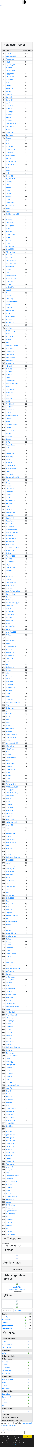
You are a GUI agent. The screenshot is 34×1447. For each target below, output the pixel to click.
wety (7, 1173)
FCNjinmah (10, 202)
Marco (8, 497)
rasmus (8, 1202)
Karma (8, 959)
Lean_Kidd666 (11, 632)
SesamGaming (11, 585)
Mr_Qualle (9, 1179)
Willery (8, 705)
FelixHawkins (10, 252)
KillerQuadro (10, 769)
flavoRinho (9, 1126)
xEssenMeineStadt (12, 1085)
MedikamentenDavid (13, 1176)
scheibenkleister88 (12, 1006)
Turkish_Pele (10, 234)
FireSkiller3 (10, 404)
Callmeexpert (10, 1053)
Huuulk (8, 386)
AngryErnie (10, 310)
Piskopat (9, 910)
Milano (8, 831)
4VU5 (8, 129)
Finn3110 (9, 182)
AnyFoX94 (9, 503)
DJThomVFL (10, 813)
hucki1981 (9, 810)
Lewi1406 (9, 407)
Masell (8, 696)
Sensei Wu (9, 147)
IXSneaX (9, 366)
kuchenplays (10, 977)
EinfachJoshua (11, 261)
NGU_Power (10, 749)
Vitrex (8, 421)
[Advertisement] (17, 24)
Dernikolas (9, 524)
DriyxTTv (9, 1222)
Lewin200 (9, 153)
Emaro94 (9, 436)
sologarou (9, 515)
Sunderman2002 (12, 302)
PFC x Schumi (11, 161)
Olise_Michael (10, 886)
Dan (7, 901)
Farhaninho (10, 611)
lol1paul (8, 854)
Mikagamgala (10, 1021)
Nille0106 (9, 62)
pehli (7, 167)
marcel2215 (10, 433)
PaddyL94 (9, 474)
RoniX (8, 1094)
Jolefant (9, 115)
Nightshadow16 (11, 1211)
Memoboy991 (10, 65)
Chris (7, 1079)
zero (7, 325)
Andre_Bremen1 (11, 822)
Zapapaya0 (10, 880)
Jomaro (8, 284)
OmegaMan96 (11, 582)
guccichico (10, 1155)
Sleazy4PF (9, 606)
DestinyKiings (10, 594)
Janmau (8, 772)
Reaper (8, 775)
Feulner (8, 141)
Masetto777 (10, 1035)
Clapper (8, 942)
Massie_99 (9, 79)
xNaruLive (9, 1018)
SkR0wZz (9, 1193)
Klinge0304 (10, 249)
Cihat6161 (9, 658)
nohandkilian (10, 989)
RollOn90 (9, 255)
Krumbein (9, 97)
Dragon (8, 670)
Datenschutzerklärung (17, 1444)
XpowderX (9, 337)
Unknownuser (10, 866)
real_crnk (9, 649)
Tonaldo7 (9, 269)
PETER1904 (10, 430)
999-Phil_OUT (11, 834)
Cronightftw (10, 351)
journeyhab (10, 895)
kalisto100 (9, 825)
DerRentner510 (11, 953)
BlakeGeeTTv (10, 500)
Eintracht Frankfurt (18, 1289)
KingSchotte (10, 1117)
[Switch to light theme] (24, 2)
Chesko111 (9, 766)
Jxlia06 (8, 609)
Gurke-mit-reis (11, 842)
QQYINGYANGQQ (12, 150)
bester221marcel (12, 416)
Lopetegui (9, 112)
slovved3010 (10, 839)
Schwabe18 (10, 1143)
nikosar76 (9, 875)
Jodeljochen (10, 1152)
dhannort (9, 439)
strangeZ (9, 1170)
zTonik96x (9, 682)
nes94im (9, 1149)
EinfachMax (10, 489)
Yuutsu (8, 752)
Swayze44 (9, 997)
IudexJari (9, 398)
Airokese (9, 848)
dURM (8, 144)
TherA (8, 191)
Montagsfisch (10, 626)
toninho (8, 930)
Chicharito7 (10, 389)
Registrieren (11, 1430)
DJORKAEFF (10, 360)
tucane (8, 638)
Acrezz (8, 755)
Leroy (8, 1070)
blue (7, 986)
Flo (7, 927)
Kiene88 (9, 974)
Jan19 (8, 801)
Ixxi (7, 451)
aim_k (8, 565)
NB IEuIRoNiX (10, 316)
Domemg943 (10, 164)
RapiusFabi (10, 576)
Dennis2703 (10, 518)
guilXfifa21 (9, 690)
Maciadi (8, 486)
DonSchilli (9, 307)
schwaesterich (11, 512)
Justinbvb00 (10, 1234)
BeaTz (8, 442)
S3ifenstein (10, 971)
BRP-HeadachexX (12, 915)
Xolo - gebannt (11, 904)
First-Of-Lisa (10, 568)
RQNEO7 (9, 462)
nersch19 (9, 413)
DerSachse (9, 939)
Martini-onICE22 (12, 1056)
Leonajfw (9, 1076)
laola (7, 720)
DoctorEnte (10, 454)
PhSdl (8, 395)
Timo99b (9, 559)
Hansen (8, 85)
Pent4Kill (9, 68)
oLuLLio (8, 401)
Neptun (8, 1009)
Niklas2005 (10, 1146)
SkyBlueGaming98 (12, 214)
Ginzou (8, 918)
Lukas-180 (9, 281)
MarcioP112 (10, 322)
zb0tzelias (9, 217)
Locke (8, 693)
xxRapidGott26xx (12, 1196)
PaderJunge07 (11, 538)
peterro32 (9, 340)
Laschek (9, 661)
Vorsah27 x (10, 652)
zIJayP (8, 673)
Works (8, 723)
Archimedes (10, 728)
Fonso (8, 229)
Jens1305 (9, 372)
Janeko (8, 237)
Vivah (8, 877)
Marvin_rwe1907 (11, 758)
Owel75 (8, 965)
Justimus (9, 375)
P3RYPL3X (9, 799)
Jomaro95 (9, 1100)
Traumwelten (10, 71)
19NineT (8, 679)
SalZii (8, 951)
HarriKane (9, 948)
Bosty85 (9, 714)
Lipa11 (8, 1059)
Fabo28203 (10, 562)
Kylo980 (9, 804)
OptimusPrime (11, 1108)
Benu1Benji (9, 457)
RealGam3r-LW (11, 600)
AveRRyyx (9, 535)
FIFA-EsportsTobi (12, 345)
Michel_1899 (10, 392)
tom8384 (9, 343)
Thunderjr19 (10, 1161)
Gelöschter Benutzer (13, 547)
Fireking (8, 725)
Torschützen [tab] (7, 1310)
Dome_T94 (9, 208)
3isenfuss (9, 1097)
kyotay (8, 740)
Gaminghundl (10, 1065)
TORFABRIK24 (11, 737)
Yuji (7, 883)
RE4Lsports (10, 226)
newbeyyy (9, 1062)
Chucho (8, 579)
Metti (7, 573)
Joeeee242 (10, 1123)
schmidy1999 (10, 357)
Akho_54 (9, 1184)
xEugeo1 (9, 1187)
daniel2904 (10, 898)
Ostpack (9, 913)
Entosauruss (10, 1208)
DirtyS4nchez (10, 126)
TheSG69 (9, 991)
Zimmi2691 (10, 860)
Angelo (8, 117)
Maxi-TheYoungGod (13, 591)
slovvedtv (9, 807)
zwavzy (8, 956)
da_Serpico (10, 708)
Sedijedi (8, 459)
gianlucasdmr (10, 1135)
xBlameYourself (11, 530)
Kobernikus (10, 246)
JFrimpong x (10, 687)
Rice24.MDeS (10, 179)
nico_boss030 (11, 468)
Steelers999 (10, 1199)
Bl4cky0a (9, 1228)
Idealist (8, 53)
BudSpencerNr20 (12, 743)
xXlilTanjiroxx (10, 1231)
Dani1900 (9, 419)
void (7, 1105)
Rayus (8, 293)
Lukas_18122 (10, 790)
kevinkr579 (10, 287)
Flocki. (8, 851)
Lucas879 (9, 685)
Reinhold (9, 1050)
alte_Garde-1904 (11, 264)
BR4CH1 (9, 629)
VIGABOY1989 (11, 994)
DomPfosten (10, 641)
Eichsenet (9, 348)
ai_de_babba (10, 1120)
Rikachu (8, 907)
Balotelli (8, 1091)
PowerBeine (10, 1111)
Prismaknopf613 (11, 275)
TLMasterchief (11, 784)
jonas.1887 (9, 1167)
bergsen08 (9, 319)
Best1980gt (10, 819)
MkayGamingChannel (13, 968)
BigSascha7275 (11, 921)
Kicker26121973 (11, 614)
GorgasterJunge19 (12, 477)
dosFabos (9, 88)
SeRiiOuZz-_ (10, 541)
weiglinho (9, 828)
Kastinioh (9, 109)
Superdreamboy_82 (13, 603)
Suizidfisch (10, 220)
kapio (8, 199)
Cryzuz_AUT (10, 869)
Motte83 (9, 313)
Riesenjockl (10, 1138)
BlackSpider (10, 1041)
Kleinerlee (9, 492)
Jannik (8, 480)
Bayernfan (9, 731)
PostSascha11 (10, 1012)
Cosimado (9, 1044)
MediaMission (10, 381)
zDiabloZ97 (10, 354)
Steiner (8, 91)
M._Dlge (8, 1029)
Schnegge (9, 623)
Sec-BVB (9, 240)
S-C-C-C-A (10, 77)
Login (3, 1430)
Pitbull (8, 761)
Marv (7, 185)
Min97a (8, 1000)
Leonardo (9, 699)
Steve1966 (9, 620)
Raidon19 (9, 617)
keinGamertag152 (12, 936)
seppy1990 (10, 74)
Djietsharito (10, 427)
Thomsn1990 (10, 556)
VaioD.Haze (10, 872)
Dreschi (8, 483)
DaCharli (9, 334)
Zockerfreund (10, 1003)
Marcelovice (10, 223)
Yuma (8, 305)
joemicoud (9, 103)
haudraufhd (10, 363)
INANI (8, 471)
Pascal (8, 1190)
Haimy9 (8, 158)
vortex (8, 448)
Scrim (8, 717)
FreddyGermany (11, 445)
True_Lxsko (10, 1164)
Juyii (7, 173)
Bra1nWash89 (10, 155)
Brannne (9, 188)
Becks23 (9, 369)
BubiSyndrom (10, 1141)
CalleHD (9, 509)
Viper (8, 644)
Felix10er (9, 1225)
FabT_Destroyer (11, 1181)
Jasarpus (9, 588)
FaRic (8, 82)
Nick (7, 892)
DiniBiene (9, 597)
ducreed (9, 231)
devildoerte (10, 667)
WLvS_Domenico (12, 533)
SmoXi (8, 378)
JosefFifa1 (9, 816)
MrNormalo (10, 655)
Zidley (8, 781)
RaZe (7, 1217)
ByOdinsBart (10, 1205)
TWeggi (8, 193)
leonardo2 (9, 1103)
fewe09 (8, 924)
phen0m (9, 196)
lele (7, 711)
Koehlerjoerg (10, 331)
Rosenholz (9, 676)
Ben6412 (9, 1132)
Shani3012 (9, 495)
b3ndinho (9, 328)
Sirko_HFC (9, 176)
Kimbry (8, 1038)
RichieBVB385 (11, 278)
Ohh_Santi (9, 983)
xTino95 (9, 837)
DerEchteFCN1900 (12, 734)
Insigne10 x (10, 410)
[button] (28, 1)
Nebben (8, 211)
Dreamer (9, 1032)
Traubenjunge (10, 59)
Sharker (8, 1024)
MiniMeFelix (10, 550)
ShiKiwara (9, 1027)
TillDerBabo (10, 1073)
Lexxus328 (10, 980)
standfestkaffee (11, 424)
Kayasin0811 (10, 527)
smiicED (9, 296)
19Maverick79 (11, 123)
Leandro (9, 945)
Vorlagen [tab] (18, 1310)
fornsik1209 (10, 796)
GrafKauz (9, 553)
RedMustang (10, 1214)
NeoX (8, 845)
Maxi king (9, 299)
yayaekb (9, 120)
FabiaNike (9, 106)
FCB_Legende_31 (12, 787)
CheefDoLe (10, 889)
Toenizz (8, 778)
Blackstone (10, 521)
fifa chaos (9, 135)
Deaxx (8, 272)
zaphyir (8, 243)
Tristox (8, 635)
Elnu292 (9, 571)
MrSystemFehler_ (12, 793)
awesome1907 (11, 56)
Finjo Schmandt (11, 1015)
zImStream (9, 1219)
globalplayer (10, 205)
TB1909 (8, 1158)
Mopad (8, 290)
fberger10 (9, 100)
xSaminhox (10, 132)
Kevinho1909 (10, 465)
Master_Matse (11, 933)
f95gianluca (10, 746)
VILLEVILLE (10, 258)
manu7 (8, 863)
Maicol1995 (10, 962)
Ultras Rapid (10, 763)
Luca (7, 506)
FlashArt (9, 94)
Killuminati (9, 1114)
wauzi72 (9, 1088)
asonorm (9, 170)
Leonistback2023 (12, 647)
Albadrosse (10, 544)
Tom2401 (9, 1082)
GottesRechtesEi (12, 383)
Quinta (8, 664)
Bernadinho (10, 267)
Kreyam (8, 138)
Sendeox (9, 1067)
